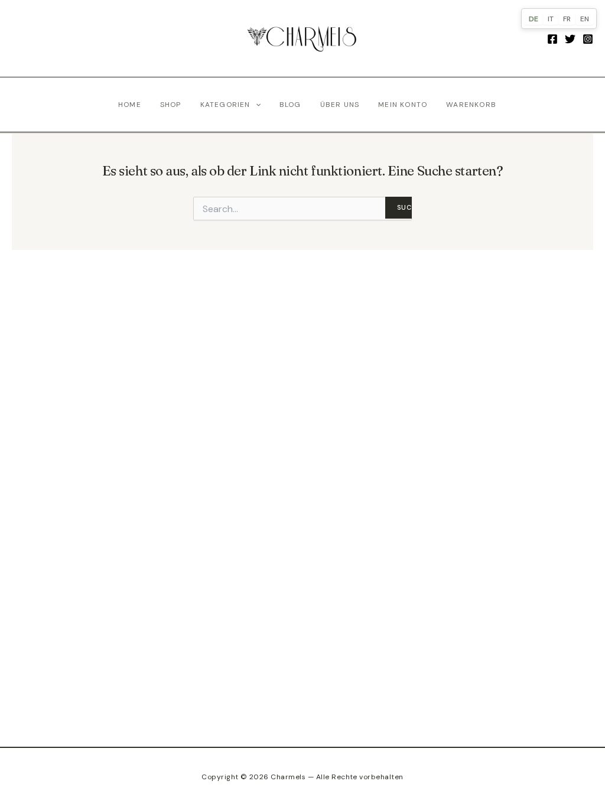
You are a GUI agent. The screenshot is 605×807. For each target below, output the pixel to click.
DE (533, 19)
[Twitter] (570, 39)
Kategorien (225, 104)
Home (129, 104)
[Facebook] (552, 39)
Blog (290, 104)
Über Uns (340, 104)
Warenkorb (471, 104)
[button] (256, 104)
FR (567, 19)
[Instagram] (588, 39)
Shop (170, 104)
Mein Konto (402, 104)
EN (584, 19)
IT (551, 19)
